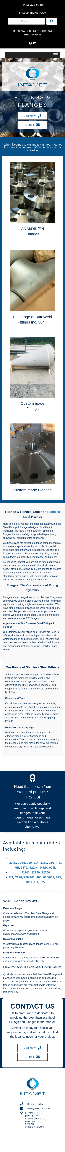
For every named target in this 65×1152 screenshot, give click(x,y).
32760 (46, 872)
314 (36, 862)
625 (58, 877)
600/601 (48, 877)
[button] (30, 43)
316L (43, 862)
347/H (43, 867)
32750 (35, 872)
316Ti (53, 862)
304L (12, 862)
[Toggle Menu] (55, 54)
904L (52, 867)
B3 (11, 877)
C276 (18, 877)
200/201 (29, 877)
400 (38, 877)
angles (9, 714)
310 (29, 862)
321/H (33, 867)
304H (21, 862)
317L (24, 867)
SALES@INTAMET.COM (32, 13)
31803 (25, 872)
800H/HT (32, 882)
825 (43, 882)
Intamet (57, 144)
